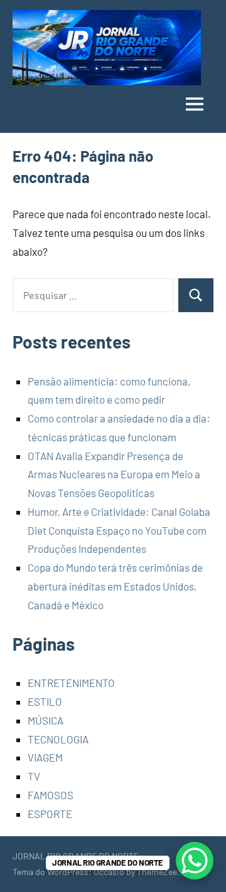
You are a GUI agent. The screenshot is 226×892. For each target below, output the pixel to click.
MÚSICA (45, 720)
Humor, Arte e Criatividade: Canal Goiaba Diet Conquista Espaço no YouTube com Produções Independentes (119, 530)
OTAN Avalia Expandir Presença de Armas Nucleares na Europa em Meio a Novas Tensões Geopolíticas (114, 474)
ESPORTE (50, 813)
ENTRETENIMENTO (71, 682)
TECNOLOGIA (58, 739)
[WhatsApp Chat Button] (194, 860)
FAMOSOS (50, 795)
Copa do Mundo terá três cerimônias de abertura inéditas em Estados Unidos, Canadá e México (115, 586)
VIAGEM (45, 757)
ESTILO (45, 701)
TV (34, 776)
